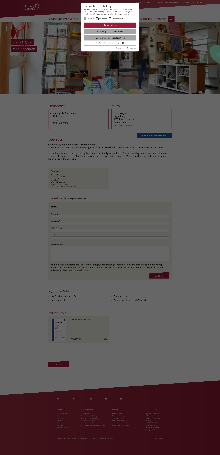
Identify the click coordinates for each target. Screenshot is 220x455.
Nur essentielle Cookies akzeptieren (110, 38)
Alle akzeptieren (110, 25)
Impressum (120, 48)
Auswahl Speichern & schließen (110, 31)
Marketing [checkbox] (103, 19)
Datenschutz (131, 48)
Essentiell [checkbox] (90, 19)
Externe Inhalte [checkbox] (118, 19)
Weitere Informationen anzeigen (109, 43)
